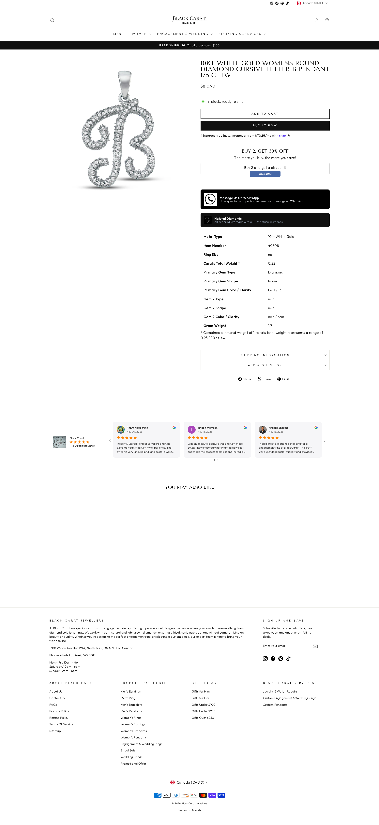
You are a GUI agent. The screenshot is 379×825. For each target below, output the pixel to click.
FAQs (53, 704)
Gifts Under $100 (203, 704)
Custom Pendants (275, 704)
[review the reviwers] (174, 428)
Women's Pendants (134, 737)
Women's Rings (131, 718)
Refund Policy (59, 718)
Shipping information (265, 355)
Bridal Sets (128, 750)
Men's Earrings (131, 691)
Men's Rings (129, 698)
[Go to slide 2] (217, 459)
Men (118, 34)
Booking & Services (241, 34)
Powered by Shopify (189, 809)
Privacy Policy (59, 711)
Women (140, 34)
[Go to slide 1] (214, 460)
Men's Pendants (131, 711)
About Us (55, 691)
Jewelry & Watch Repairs (280, 691)
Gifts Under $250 (204, 711)
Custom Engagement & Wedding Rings (289, 698)
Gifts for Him (201, 691)
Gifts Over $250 (203, 718)
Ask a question (265, 365)
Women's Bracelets (134, 731)
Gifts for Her (200, 698)
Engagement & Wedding (183, 34)
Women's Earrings (133, 724)
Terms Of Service (61, 724)
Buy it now (265, 125)
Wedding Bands (132, 757)
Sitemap (55, 731)
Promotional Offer (133, 763)
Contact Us (57, 698)
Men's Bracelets (131, 704)
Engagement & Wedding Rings (141, 744)
